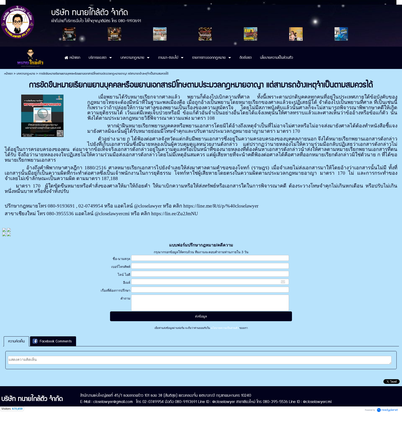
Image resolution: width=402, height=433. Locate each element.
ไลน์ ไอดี (124, 274)
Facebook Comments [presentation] (56, 341)
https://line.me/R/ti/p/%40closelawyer (220, 206)
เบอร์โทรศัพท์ (120, 267)
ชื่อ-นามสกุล (121, 259)
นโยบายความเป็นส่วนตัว (224, 328)
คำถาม (125, 298)
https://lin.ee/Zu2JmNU (174, 213)
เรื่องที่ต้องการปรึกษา (115, 290)
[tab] (16, 341)
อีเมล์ (126, 282)
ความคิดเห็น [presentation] (16, 341)
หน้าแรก (8, 73)
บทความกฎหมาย (26, 73)
